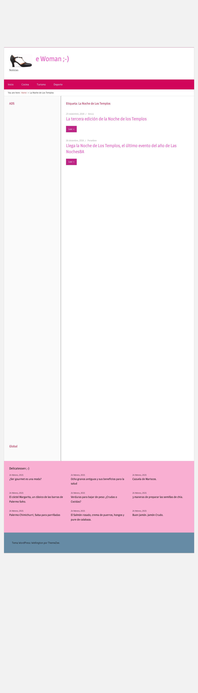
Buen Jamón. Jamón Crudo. (147, 515)
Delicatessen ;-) (19, 468)
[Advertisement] (99, 25)
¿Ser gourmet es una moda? (25, 479)
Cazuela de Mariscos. (144, 479)
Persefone (92, 140)
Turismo (41, 84)
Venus (91, 113)
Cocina (25, 84)
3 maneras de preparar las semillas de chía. (157, 497)
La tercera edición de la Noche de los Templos (106, 118)
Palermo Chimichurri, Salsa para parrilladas (34, 515)
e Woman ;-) (52, 58)
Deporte (58, 84)
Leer (70, 129)
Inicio (11, 84)
